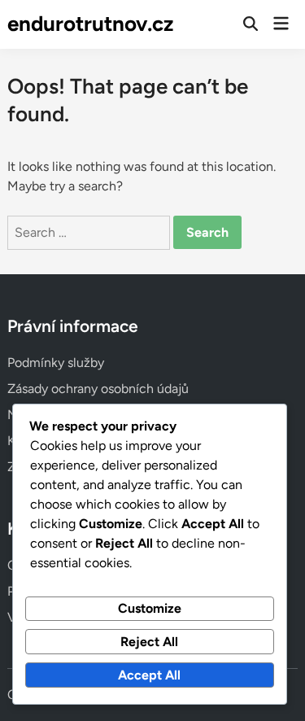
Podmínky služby (55, 362)
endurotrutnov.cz (90, 24)
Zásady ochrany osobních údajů (98, 388)
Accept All (149, 675)
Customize (149, 608)
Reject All (149, 641)
